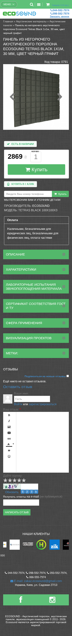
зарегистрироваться (42, 404)
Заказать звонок (59, 16)
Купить (38, 169)
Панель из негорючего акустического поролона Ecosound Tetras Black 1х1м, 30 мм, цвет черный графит (34, 29)
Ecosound (41, 205)
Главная (8, 21)
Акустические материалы (31, 21)
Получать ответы (14, 496)
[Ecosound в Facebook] (20, 601)
